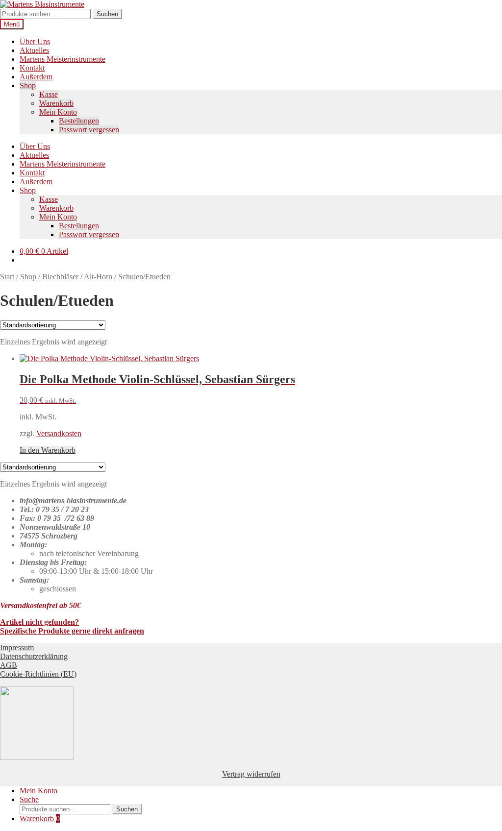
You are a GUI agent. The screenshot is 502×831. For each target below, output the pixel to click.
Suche (29, 799)
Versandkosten (58, 433)
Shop (28, 85)
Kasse (48, 94)
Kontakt (32, 68)
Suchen (107, 14)
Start (7, 276)
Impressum (17, 647)
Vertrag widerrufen (251, 774)
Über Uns (35, 41)
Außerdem (36, 77)
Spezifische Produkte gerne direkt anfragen (72, 631)
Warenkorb (56, 103)
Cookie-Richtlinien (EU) (38, 674)
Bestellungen (79, 121)
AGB (8, 665)
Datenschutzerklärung (34, 656)
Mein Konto (58, 112)
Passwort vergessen (89, 129)
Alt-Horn (98, 276)
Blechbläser (60, 276)
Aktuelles (34, 50)
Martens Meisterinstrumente (62, 59)
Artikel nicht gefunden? (39, 622)
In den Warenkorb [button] (47, 450)
